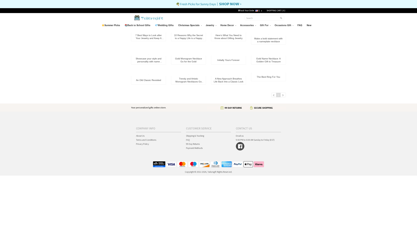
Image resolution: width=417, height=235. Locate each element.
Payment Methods (194, 148)
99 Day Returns (193, 143)
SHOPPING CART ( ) (276, 10)
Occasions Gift (284, 25)
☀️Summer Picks (111, 25)
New (309, 25)
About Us (140, 135)
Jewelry (211, 25)
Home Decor (227, 25)
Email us (240, 135)
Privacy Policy (142, 143)
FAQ (300, 25)
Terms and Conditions (146, 139)
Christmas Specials (189, 25)
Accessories (247, 25)
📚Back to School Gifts (138, 25)
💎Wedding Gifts (164, 25)
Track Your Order (246, 10)
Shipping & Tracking (195, 135)
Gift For (265, 25)
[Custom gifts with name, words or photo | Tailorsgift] (148, 17)
